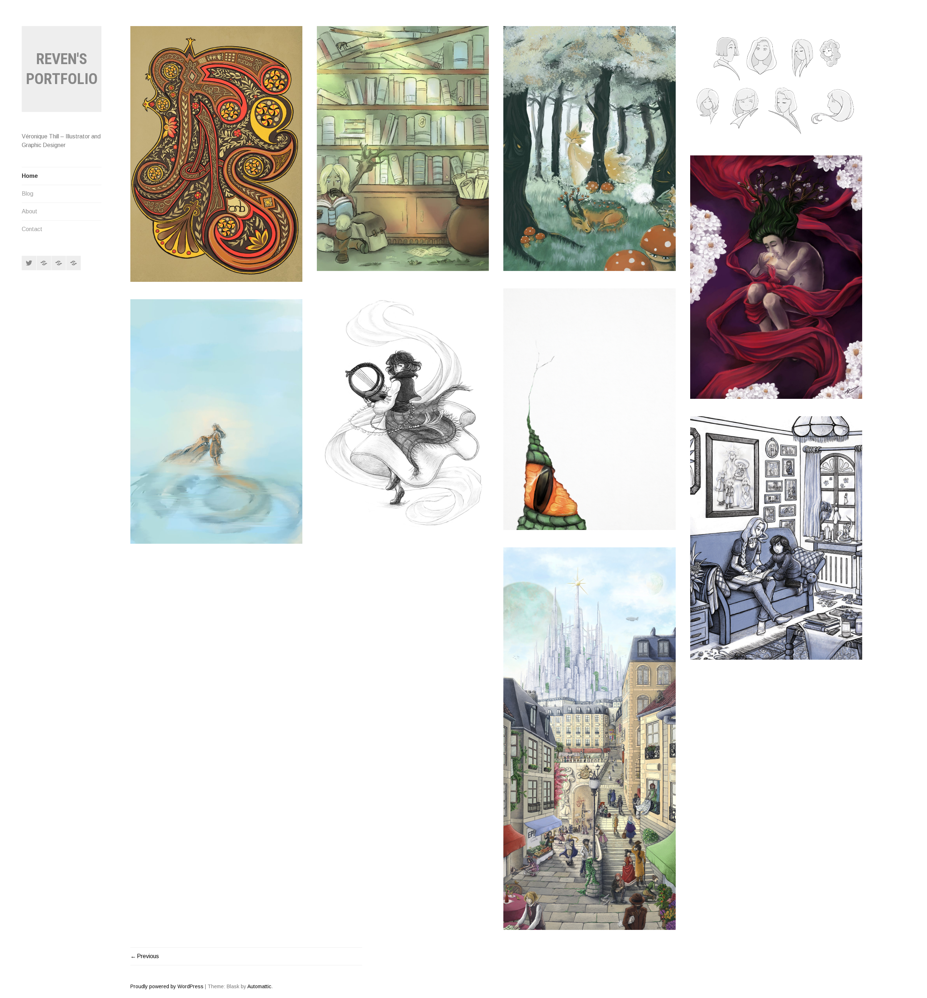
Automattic (259, 986)
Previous (148, 956)
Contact (32, 229)
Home (30, 176)
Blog (27, 194)
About (29, 211)
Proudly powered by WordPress (167, 986)
